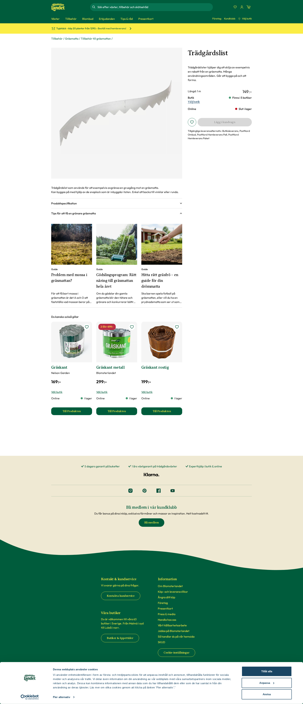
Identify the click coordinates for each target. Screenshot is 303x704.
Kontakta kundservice (120, 595)
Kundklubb (229, 18)
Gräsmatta (71, 38)
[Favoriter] (235, 7)
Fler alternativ (61, 697)
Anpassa (264, 682)
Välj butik (247, 18)
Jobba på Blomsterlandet (173, 631)
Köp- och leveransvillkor (173, 591)
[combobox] (155, 7)
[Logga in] (241, 7)
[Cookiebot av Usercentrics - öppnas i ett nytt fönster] (29, 697)
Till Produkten (77, 412)
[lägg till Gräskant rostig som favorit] (177, 327)
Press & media (166, 614)
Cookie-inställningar (176, 652)
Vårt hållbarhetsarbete (172, 625)
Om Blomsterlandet (170, 586)
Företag (216, 18)
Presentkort (165, 608)
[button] (116, 203)
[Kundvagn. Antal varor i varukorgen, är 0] (248, 7)
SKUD (161, 642)
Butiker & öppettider (120, 638)
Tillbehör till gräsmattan (96, 38)
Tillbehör (57, 38)
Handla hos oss (167, 619)
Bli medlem (151, 522)
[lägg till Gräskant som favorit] (87, 327)
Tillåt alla (266, 671)
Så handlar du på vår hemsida (176, 636)
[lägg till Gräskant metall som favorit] (132, 327)
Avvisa (267, 694)
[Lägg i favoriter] (192, 122)
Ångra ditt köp (166, 597)
